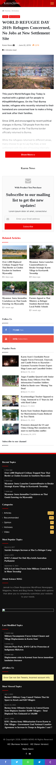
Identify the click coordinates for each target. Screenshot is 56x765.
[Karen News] (12, 3)
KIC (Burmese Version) (17, 744)
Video (6, 532)
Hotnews (8, 527)
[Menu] (52, 3)
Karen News (7, 45)
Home (7, 11)
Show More (27, 154)
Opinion (7, 522)
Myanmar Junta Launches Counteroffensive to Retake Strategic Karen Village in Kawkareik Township (41, 267)
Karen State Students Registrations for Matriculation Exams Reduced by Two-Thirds (37, 414)
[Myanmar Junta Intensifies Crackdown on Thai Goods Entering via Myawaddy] (14, 288)
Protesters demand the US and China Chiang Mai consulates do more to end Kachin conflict (35, 428)
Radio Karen (28, 749)
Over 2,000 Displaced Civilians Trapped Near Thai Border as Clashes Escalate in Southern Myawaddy (12, 267)
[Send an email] (14, 45)
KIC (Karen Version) (39, 744)
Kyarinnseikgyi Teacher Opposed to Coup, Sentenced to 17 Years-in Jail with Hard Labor (37, 400)
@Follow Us (8, 668)
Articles (15, 11)
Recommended (14, 17)
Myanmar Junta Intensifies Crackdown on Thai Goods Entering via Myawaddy (14, 301)
